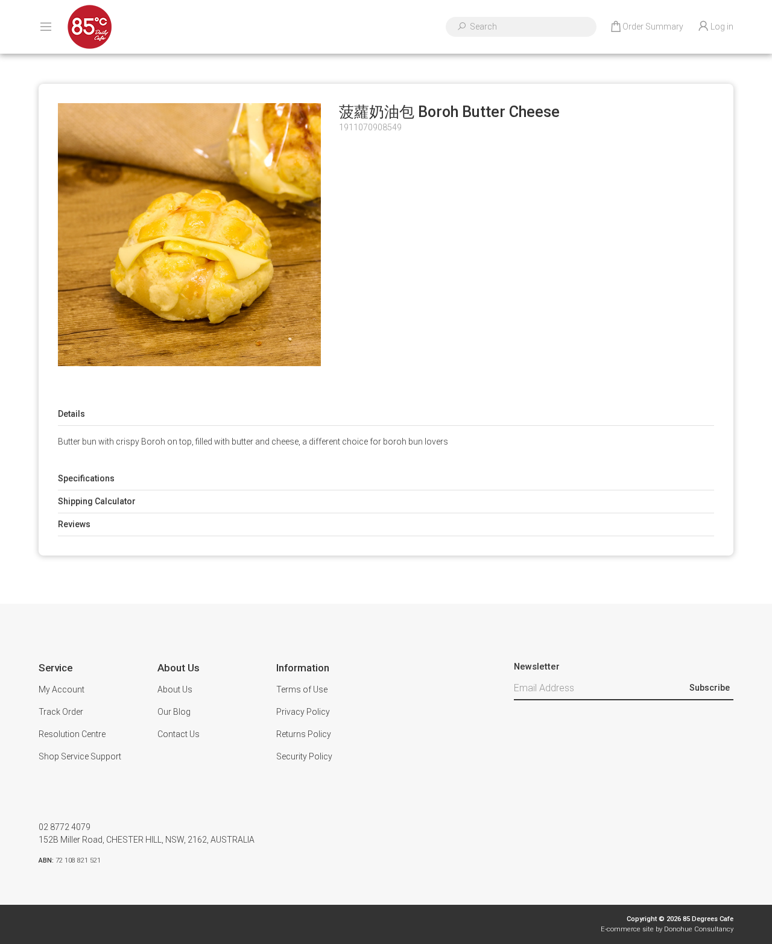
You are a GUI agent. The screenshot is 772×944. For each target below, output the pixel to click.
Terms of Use (301, 689)
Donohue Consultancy (698, 929)
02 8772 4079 (64, 827)
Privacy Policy (303, 712)
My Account (61, 689)
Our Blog (174, 712)
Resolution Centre (72, 734)
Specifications (86, 478)
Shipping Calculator (97, 501)
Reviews (74, 524)
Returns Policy (303, 734)
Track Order (61, 712)
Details (71, 414)
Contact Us (178, 734)
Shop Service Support (80, 756)
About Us (174, 689)
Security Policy (304, 756)
